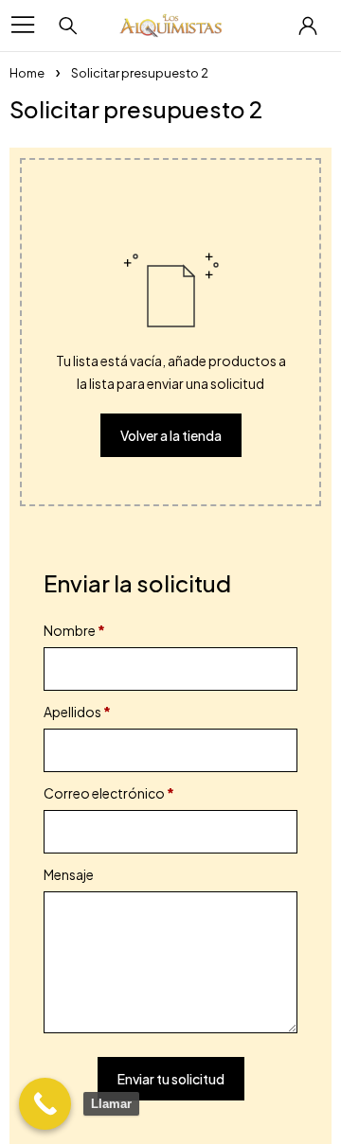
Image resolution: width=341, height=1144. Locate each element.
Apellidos (77, 711)
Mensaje (70, 874)
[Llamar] (45, 1104)
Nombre (74, 630)
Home (27, 72)
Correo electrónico (109, 792)
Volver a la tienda (171, 435)
